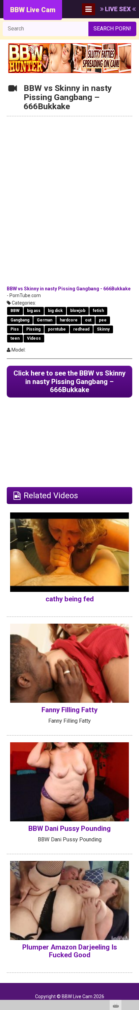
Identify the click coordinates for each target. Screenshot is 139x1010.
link (133, 904)
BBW (15, 310)
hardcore (69, 320)
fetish (98, 310)
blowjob (77, 310)
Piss (14, 329)
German (44, 320)
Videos (34, 338)
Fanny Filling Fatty (69, 710)
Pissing (33, 329)
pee (103, 320)
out (88, 320)
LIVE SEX (118, 9)
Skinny (103, 329)
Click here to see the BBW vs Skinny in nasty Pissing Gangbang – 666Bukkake (69, 381)
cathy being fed (70, 599)
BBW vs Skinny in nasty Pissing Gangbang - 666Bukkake (69, 288)
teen (15, 338)
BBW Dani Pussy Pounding (69, 828)
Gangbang (19, 320)
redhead (81, 329)
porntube (57, 329)
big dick (55, 310)
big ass (33, 310)
